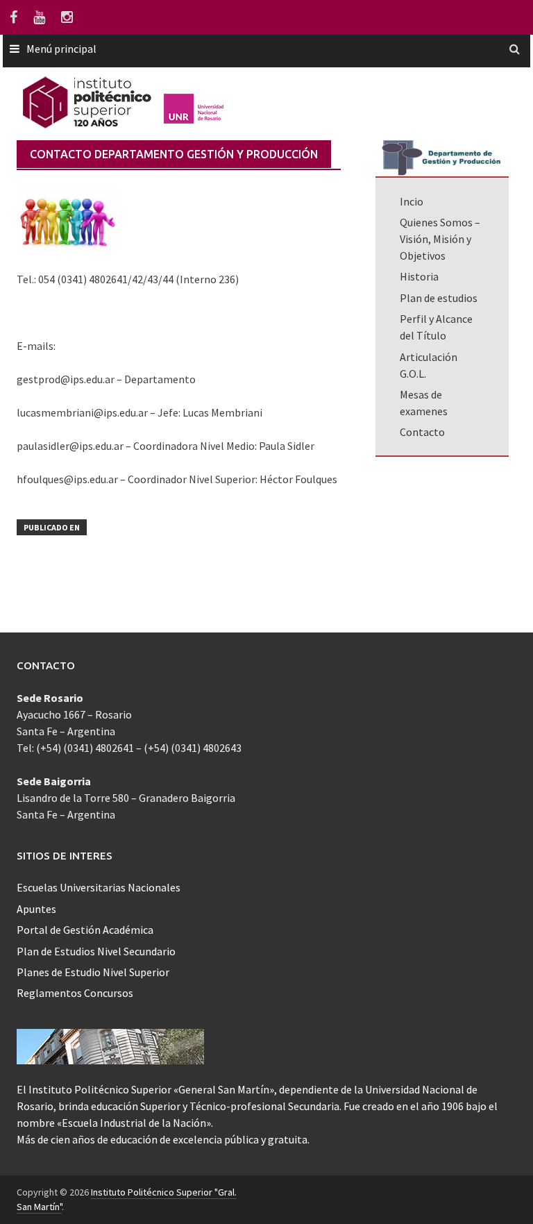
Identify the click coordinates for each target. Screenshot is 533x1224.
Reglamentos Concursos (75, 993)
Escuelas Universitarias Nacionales (98, 887)
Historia (419, 276)
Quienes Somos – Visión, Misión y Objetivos (440, 238)
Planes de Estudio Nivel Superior (93, 972)
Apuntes (36, 909)
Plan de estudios (438, 298)
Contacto (422, 432)
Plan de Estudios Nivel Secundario (96, 951)
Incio (411, 201)
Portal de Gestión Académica (85, 930)
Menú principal (61, 49)
